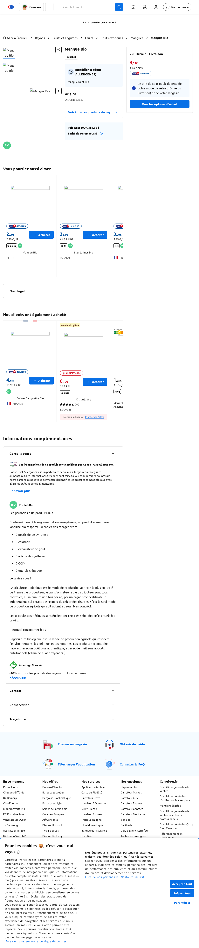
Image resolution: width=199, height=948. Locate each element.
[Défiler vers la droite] (58, 91)
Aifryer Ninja (50, 819)
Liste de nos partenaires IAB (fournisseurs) (114, 877)
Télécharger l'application (76, 764)
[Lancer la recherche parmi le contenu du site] (119, 7)
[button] (49, 7)
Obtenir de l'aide (132, 744)
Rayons (40, 38)
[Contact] (113, 691)
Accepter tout (182, 884)
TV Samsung (10, 825)
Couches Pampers (53, 814)
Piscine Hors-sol (52, 825)
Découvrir (18, 678)
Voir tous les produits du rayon (91, 112)
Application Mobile (93, 787)
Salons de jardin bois (54, 808)
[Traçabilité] (113, 719)
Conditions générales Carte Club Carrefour (176, 826)
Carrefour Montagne (133, 814)
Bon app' (126, 819)
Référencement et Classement (171, 835)
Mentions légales (170, 805)
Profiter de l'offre (94, 416)
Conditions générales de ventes (174, 788)
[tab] (9, 53)
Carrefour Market (131, 792)
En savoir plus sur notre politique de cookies (35, 941)
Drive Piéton (89, 808)
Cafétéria (126, 825)
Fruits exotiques (112, 38)
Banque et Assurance (94, 830)
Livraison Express (91, 814)
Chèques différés (13, 792)
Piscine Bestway (52, 836)
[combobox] (91, 7)
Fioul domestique (92, 825)
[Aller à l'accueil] (11, 7)
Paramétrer (182, 902)
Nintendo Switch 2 (14, 836)
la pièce (71, 56)
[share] (58, 50)
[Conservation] (113, 705)
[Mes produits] (145, 7)
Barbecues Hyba (52, 803)
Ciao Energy (10, 803)
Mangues (137, 38)
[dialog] (99, 893)
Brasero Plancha (52, 787)
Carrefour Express (131, 803)
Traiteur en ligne (91, 819)
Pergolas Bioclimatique (56, 797)
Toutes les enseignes (133, 836)
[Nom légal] (113, 291)
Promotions (10, 787)
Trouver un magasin (72, 744)
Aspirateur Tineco (14, 830)
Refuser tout (182, 893)
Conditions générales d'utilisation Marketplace (175, 798)
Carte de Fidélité (91, 792)
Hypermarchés (129, 787)
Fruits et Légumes (65, 38)
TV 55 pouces (50, 830)
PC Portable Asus (13, 814)
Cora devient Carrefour (135, 830)
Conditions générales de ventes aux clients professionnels (174, 814)
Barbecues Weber (53, 792)
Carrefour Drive (90, 797)
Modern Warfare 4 (14, 808)
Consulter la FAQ (132, 764)
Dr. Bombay (10, 797)
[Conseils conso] (113, 453)
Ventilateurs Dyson (14, 819)
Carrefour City (129, 797)
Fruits (89, 38)
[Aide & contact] (133, 7)
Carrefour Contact (132, 808)
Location (86, 836)
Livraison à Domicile (93, 803)
